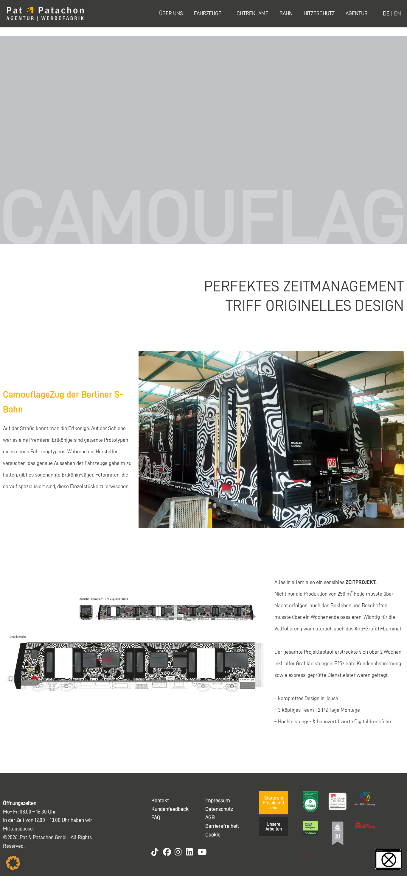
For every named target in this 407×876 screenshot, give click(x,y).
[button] (13, 863)
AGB (210, 817)
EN (397, 13)
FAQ (155, 817)
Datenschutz (219, 809)
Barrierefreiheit (222, 826)
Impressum (217, 800)
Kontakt (160, 800)
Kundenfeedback (170, 809)
